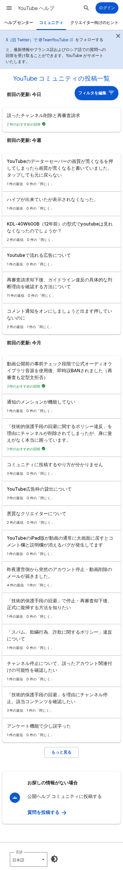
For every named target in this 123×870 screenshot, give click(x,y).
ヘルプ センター (18, 22)
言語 (19, 852)
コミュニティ (51, 22)
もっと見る (61, 752)
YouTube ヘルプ (36, 8)
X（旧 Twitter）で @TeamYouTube (37, 39)
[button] (9, 8)
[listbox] (28, 859)
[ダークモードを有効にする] (54, 859)
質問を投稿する (44, 812)
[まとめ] (118, 37)
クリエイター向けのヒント (94, 22)
